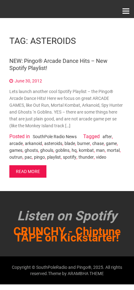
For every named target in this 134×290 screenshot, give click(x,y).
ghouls (46, 150)
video (101, 157)
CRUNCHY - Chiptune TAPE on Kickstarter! (67, 234)
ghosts (31, 150)
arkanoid (33, 143)
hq (74, 150)
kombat (86, 150)
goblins (62, 150)
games (15, 150)
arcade (16, 143)
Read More (28, 171)
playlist (54, 157)
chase (98, 143)
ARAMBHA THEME (86, 273)
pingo (39, 157)
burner (83, 143)
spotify (69, 157)
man (100, 150)
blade (70, 143)
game (111, 143)
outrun (15, 157)
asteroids (53, 143)
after (107, 136)
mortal (113, 150)
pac (28, 157)
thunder (86, 157)
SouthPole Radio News (55, 136)
